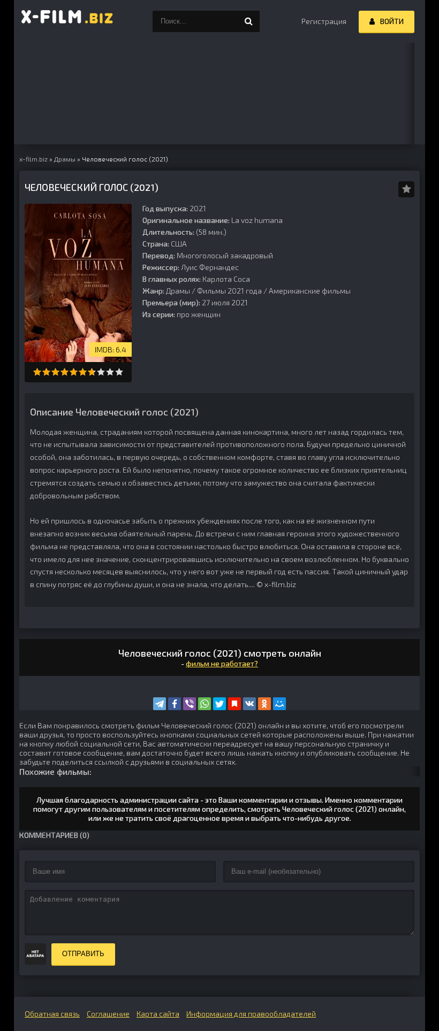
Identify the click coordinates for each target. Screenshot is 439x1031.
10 (119, 371)
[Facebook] (174, 703)
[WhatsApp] (204, 703)
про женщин (199, 314)
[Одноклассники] (264, 703)
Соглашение (108, 1013)
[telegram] (159, 703)
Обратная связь (52, 1013)
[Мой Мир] (279, 703)
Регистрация (323, 21)
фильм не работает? (222, 663)
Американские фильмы (310, 290)
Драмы (178, 290)
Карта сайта (158, 1013)
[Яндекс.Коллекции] (234, 703)
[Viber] (189, 703)
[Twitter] (219, 703)
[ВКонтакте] (249, 703)
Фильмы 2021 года (229, 290)
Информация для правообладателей (251, 1013)
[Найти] (249, 21)
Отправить (83, 954)
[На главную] (67, 21)
